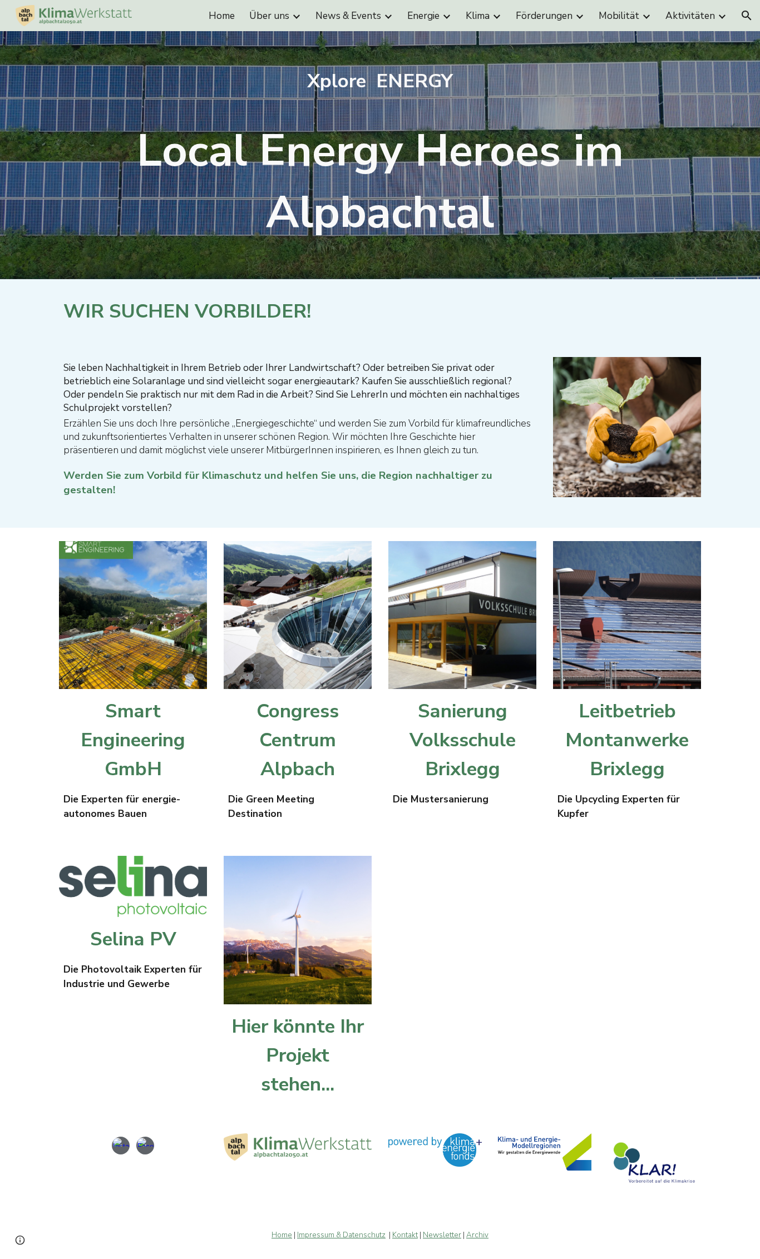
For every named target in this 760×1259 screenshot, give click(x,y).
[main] (380, 155)
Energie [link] (423, 15)
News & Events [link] (348, 15)
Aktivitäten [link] (690, 15)
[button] (746, 15)
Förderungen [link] (544, 15)
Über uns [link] (269, 15)
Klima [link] (478, 15)
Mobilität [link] (619, 15)
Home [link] (222, 15)
